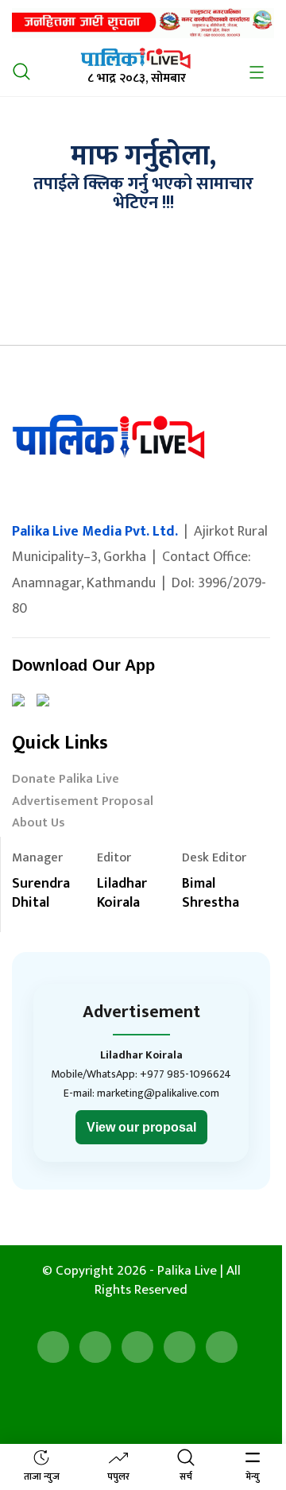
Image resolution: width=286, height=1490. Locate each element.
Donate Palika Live (65, 781)
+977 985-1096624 (185, 1074)
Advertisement (141, 1012)
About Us (38, 824)
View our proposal (141, 1127)
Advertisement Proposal (82, 803)
